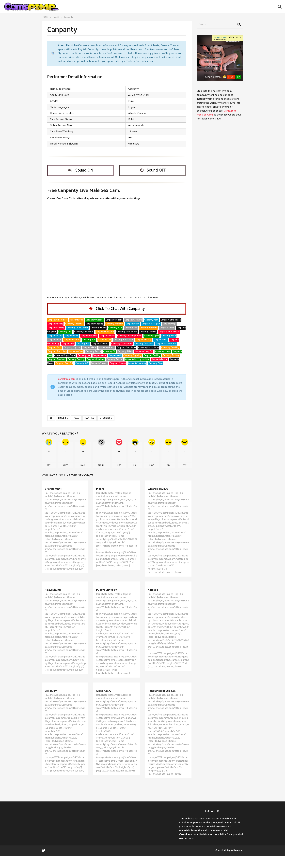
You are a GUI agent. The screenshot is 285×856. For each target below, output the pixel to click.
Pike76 (100, 488)
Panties (89, 418)
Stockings (106, 418)
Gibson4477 (103, 690)
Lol (135, 465)
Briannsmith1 (53, 488)
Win (168, 465)
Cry (48, 465)
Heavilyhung (53, 589)
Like (119, 465)
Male (76, 418)
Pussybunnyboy (106, 589)
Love (151, 465)
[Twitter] (43, 850)
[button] (280, 6)
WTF (184, 465)
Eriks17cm (51, 690)
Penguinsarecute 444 (161, 690)
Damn (82, 465)
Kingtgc (153, 589)
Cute (65, 465)
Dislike (101, 465)
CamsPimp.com (66, 379)
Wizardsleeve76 (158, 488)
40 (51, 418)
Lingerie (63, 418)
